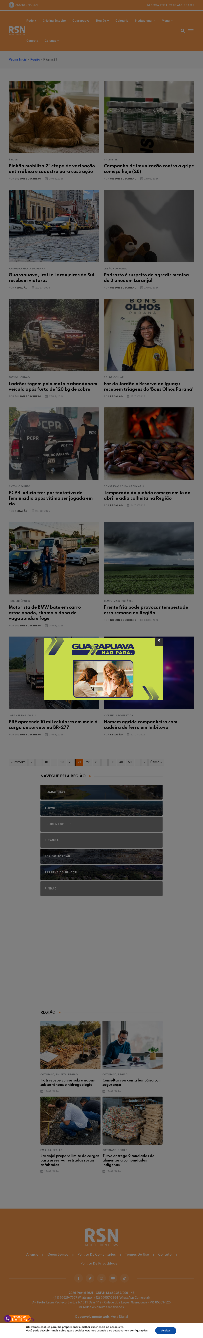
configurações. (139, 1330)
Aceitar (165, 1330)
